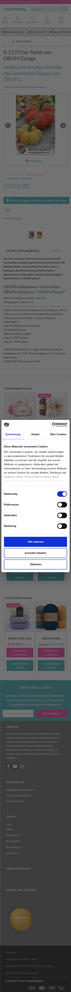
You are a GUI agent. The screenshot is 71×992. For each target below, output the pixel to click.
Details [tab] (35, 434)
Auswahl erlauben (35, 552)
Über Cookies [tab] (58, 434)
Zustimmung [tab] (13, 434)
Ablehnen (35, 564)
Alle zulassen (36, 541)
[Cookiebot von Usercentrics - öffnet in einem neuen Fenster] (52, 424)
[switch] (62, 504)
